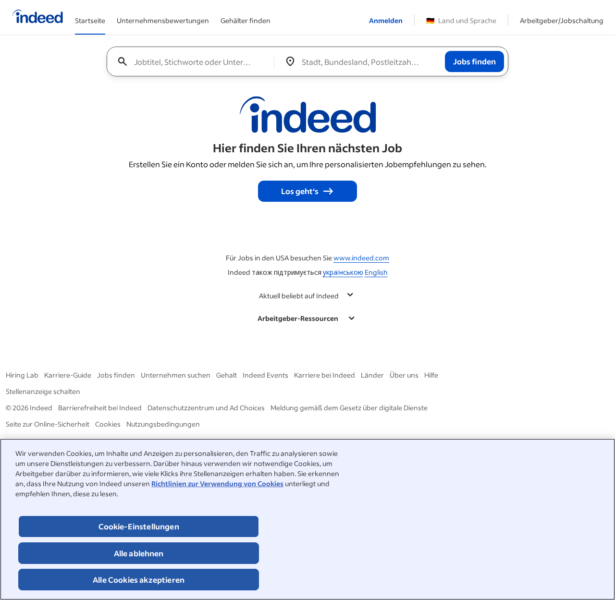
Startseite (90, 20)
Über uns (404, 375)
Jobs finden (116, 375)
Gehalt (226, 375)
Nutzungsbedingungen (163, 424)
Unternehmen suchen (175, 375)
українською (343, 272)
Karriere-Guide (67, 375)
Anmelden (386, 20)
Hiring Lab (22, 375)
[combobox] (194, 61)
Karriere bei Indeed (324, 375)
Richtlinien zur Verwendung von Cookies (217, 483)
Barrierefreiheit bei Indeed (100, 407)
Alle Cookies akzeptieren (138, 580)
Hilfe (431, 375)
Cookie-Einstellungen (138, 526)
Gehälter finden (246, 20)
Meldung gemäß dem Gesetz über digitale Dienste (349, 407)
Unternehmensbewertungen (163, 20)
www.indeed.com (361, 257)
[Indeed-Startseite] (37, 17)
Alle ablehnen (139, 553)
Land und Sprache (461, 20)
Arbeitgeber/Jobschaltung (561, 20)
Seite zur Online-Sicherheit (47, 424)
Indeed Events (265, 375)
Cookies (108, 424)
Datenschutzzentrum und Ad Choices (206, 407)
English (376, 272)
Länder (372, 375)
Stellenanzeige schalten (43, 391)
